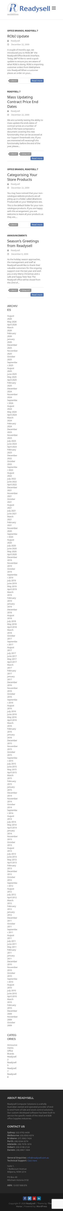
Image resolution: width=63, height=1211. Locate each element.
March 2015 (10, 777)
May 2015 (11, 769)
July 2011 (11, 941)
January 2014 (11, 832)
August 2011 (10, 937)
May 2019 (11, 586)
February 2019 (11, 599)
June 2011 (12, 943)
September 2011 (12, 931)
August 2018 (10, 617)
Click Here (32, 1160)
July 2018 (11, 621)
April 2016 (12, 720)
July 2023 (11, 440)
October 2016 (11, 695)
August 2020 (10, 541)
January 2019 (11, 605)
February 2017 (11, 672)
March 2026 (10, 329)
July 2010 (11, 990)
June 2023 (12, 443)
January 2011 (11, 957)
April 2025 (12, 379)
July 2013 (11, 853)
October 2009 (11, 1024)
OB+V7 (14, 80)
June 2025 (12, 374)
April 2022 (12, 484)
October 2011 (11, 925)
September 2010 (12, 980)
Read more (37, 80)
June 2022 (12, 481)
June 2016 (12, 714)
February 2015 (11, 782)
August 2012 (10, 890)
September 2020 (12, 535)
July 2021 (11, 510)
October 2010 (11, 974)
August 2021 (10, 506)
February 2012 (11, 908)
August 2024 (10, 407)
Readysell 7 (31, 30)
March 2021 (10, 518)
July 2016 (11, 711)
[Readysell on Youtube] (34, 1198)
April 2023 (12, 446)
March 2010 (10, 1001)
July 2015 (11, 763)
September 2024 (12, 402)
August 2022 (10, 474)
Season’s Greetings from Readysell (23, 243)
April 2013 (12, 862)
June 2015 (12, 766)
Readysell (15, 40)
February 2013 (11, 867)
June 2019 (12, 583)
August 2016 (10, 707)
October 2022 (11, 463)
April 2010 (12, 996)
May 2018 (11, 624)
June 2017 (12, 656)
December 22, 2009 (20, 44)
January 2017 (11, 678)
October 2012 (11, 878)
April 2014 (12, 827)
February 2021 (11, 524)
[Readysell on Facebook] (25, 1198)
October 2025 (11, 358)
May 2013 (11, 859)
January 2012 (11, 913)
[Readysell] (28, 8)
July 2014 (11, 821)
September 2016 (12, 701)
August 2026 (10, 317)
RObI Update (18, 36)
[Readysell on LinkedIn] (39, 1198)
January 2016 (11, 736)
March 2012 (10, 902)
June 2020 (12, 548)
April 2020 (12, 554)
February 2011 (11, 951)
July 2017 (11, 653)
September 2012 (12, 884)
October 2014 (11, 806)
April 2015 (12, 772)
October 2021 (11, 500)
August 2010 (10, 986)
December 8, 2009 (19, 254)
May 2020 (11, 551)
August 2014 (10, 817)
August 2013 (10, 849)
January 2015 (11, 788)
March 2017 (10, 666)
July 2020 (11, 545)
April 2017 (12, 661)
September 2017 (12, 643)
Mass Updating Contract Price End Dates (22, 102)
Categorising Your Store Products (22, 177)
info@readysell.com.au (38, 1157)
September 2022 (12, 468)
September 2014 (12, 812)
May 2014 (11, 824)
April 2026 (12, 324)
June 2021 (12, 513)
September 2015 (12, 759)
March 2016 (10, 724)
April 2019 (12, 589)
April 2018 (12, 627)
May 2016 (11, 717)
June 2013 (12, 856)
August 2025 (10, 370)
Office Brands (15, 30)
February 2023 (11, 451)
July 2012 (11, 894)
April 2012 (12, 897)
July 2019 (11, 580)
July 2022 (11, 478)
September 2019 (12, 576)
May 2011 (11, 946)
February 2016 (11, 730)
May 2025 (11, 376)
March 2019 (10, 593)
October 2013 (11, 844)
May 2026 (11, 321)
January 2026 (11, 340)
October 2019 (11, 570)
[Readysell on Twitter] (30, 1198)
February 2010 (11, 1006)
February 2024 (11, 425)
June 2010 (12, 993)
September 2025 (12, 364)
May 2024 (11, 411)
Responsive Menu (54, 8)
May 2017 (11, 659)
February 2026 (11, 335)
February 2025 (11, 384)
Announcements (17, 235)
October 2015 (11, 753)
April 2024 (12, 414)
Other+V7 (26, 154)
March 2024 (10, 419)
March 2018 (10, 631)
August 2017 (10, 649)
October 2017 (11, 637)
